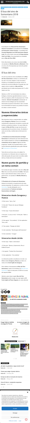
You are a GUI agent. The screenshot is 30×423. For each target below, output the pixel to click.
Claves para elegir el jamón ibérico (10, 371)
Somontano (4, 187)
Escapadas (21, 7)
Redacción (4, 16)
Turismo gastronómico (6, 7)
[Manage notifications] (26, 419)
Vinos (2, 8)
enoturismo (15, 309)
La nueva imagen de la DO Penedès (23, 323)
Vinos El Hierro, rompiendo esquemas (11, 382)
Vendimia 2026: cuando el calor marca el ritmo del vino (5, 352)
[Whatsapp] (8, 291)
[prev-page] (14, 358)
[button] (27, 392)
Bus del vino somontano (6, 309)
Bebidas (25, 7)
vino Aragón (14, 313)
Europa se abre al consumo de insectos (11, 377)
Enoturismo (6, 5)
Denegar (15, 413)
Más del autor (21, 341)
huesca (25, 309)
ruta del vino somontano (14, 310)
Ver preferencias (15, 417)
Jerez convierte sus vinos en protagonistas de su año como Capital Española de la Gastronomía (24, 354)
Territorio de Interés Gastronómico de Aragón (11, 311)
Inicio (2, 5)
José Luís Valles (5, 310)
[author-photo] (15, 331)
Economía (13, 347)
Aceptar (15, 408)
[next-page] (16, 358)
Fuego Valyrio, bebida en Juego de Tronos (7, 323)
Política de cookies (13, 420)
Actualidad (3, 349)
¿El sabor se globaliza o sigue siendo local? (12, 366)
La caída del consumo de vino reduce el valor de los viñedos (14, 350)
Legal (20, 420)
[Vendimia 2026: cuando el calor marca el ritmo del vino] (5, 347)
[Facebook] (2, 291)
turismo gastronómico (6, 313)
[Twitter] (5, 291)
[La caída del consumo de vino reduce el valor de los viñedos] (15, 346)
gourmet (21, 309)
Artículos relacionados (11, 341)
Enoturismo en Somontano (10, 148)
